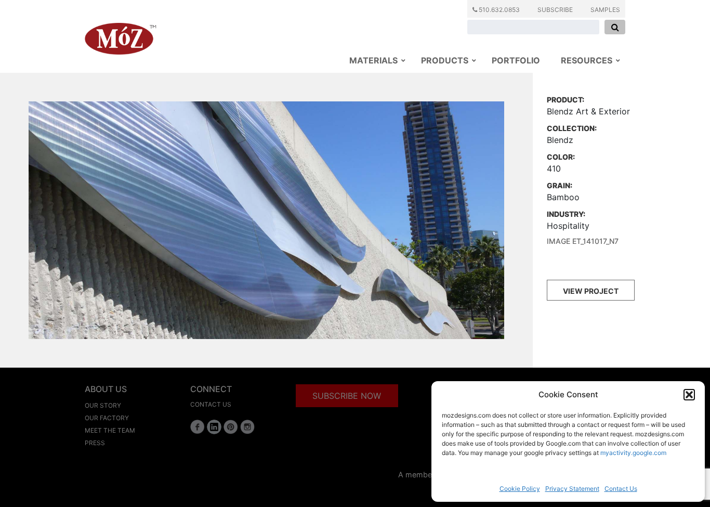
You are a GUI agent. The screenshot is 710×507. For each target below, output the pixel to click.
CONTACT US (210, 404)
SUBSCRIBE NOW (346, 396)
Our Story (103, 405)
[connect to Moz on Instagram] (247, 427)
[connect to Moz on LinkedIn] (214, 427)
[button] (689, 394)
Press (95, 443)
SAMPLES (605, 10)
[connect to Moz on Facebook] (197, 427)
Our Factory (107, 418)
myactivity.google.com (633, 453)
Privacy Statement (572, 488)
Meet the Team (110, 430)
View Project (591, 291)
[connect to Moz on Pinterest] (230, 427)
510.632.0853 (498, 10)
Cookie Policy (519, 488)
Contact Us (620, 488)
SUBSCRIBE (555, 10)
